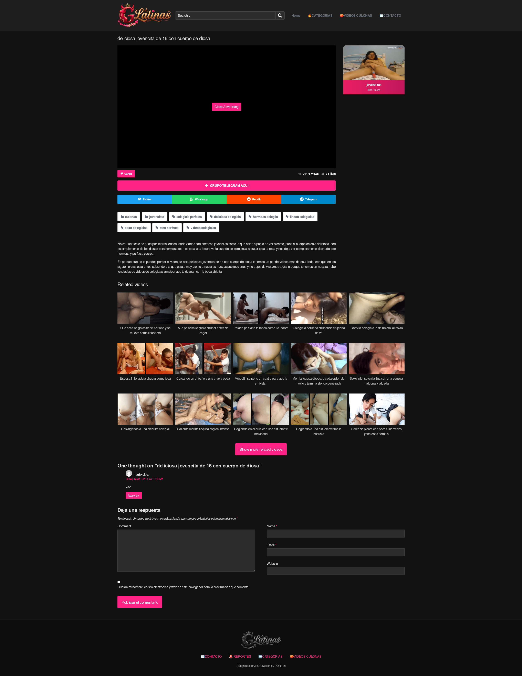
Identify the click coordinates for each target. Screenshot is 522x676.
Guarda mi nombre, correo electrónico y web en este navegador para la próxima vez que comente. (183, 587)
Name (272, 526)
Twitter (147, 199)
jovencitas (156, 216)
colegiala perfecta (189, 216)
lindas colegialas (301, 216)
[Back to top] (511, 663)
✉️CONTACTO (390, 15)
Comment (124, 526)
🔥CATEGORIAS (320, 15)
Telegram (311, 199)
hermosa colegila (265, 216)
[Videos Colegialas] (144, 15)
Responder (133, 495)
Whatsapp (201, 199)
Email (271, 544)
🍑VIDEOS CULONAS (356, 15)
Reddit (256, 199)
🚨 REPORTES (240, 656)
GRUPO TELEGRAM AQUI (229, 185)
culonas (130, 216)
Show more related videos (261, 449)
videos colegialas (203, 227)
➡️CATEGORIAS (270, 656)
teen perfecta (168, 227)
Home (296, 15)
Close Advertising (227, 106)
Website (272, 563)
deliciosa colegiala (227, 216)
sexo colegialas (135, 227)
